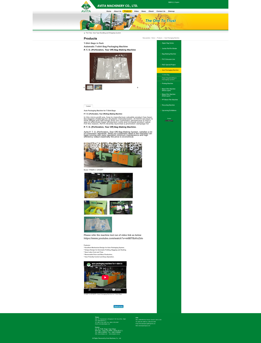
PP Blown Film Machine (170, 99)
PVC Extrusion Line (168, 59)
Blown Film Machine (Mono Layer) (168, 89)
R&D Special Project (169, 65)
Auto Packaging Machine (171, 38)
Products (159, 38)
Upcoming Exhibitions (169, 110)
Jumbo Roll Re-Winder (169, 48)
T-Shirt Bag (165, 75)
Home (153, 38)
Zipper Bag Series (168, 43)
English (177, 2)
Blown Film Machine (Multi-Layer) (168, 95)
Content (88, 106)
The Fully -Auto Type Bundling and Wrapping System (103, 33)
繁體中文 (171, 2)
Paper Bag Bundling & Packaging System (169, 78)
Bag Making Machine (169, 54)
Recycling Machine (168, 105)
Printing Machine (167, 83)
